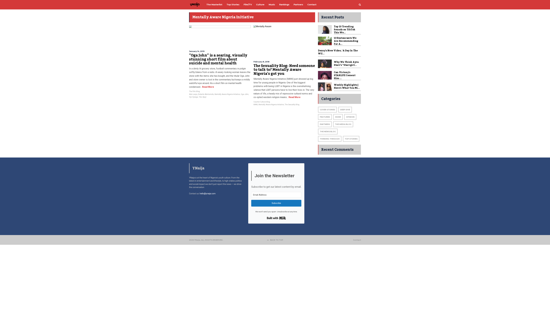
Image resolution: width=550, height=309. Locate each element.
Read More (208, 87)
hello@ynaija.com (208, 193)
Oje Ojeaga (193, 97)
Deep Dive (345, 110)
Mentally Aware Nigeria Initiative (227, 94)
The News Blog (328, 131)
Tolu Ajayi (202, 97)
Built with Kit (276, 218)
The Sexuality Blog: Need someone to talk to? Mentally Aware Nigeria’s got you (284, 69)
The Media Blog (343, 124)
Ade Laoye (193, 94)
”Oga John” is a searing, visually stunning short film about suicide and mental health (218, 59)
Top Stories (351, 139)
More (338, 117)
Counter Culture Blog (262, 102)
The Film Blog (194, 91)
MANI (256, 105)
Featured (325, 117)
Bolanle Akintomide (206, 94)
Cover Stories (327, 110)
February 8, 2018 (261, 62)
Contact (357, 240)
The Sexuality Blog (292, 105)
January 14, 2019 (196, 51)
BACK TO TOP (276, 240)
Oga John (245, 94)
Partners (325, 124)
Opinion (350, 117)
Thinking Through (330, 139)
